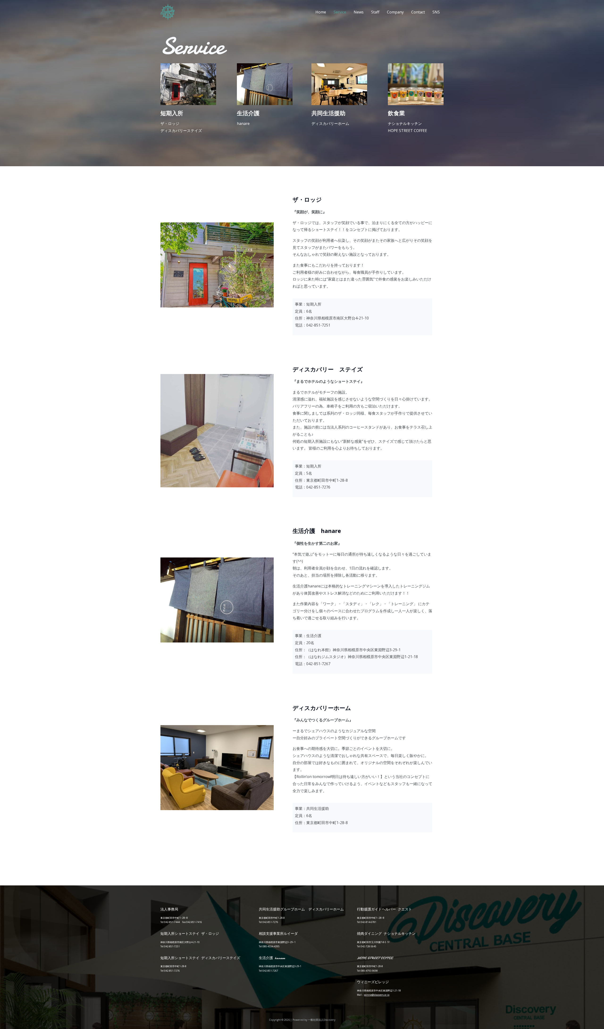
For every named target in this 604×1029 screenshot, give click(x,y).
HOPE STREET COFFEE (407, 130)
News (359, 12)
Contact (418, 12)
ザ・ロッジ (169, 123)
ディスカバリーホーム (330, 123)
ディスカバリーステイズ (181, 130)
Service (340, 12)
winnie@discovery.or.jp (376, 994)
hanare (243, 123)
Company (395, 12)
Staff (375, 12)
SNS (436, 12)
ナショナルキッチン (405, 123)
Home (320, 12)
